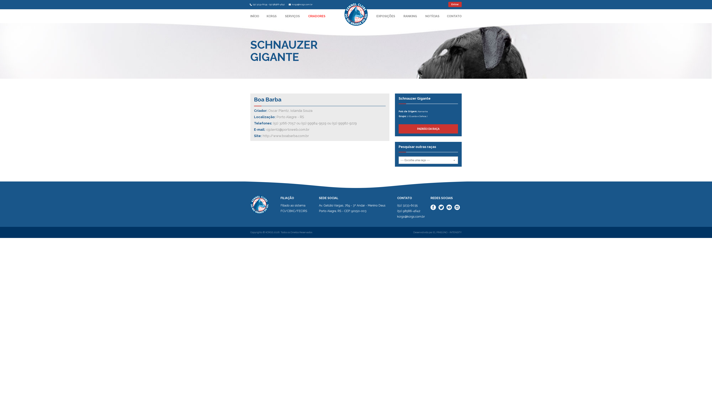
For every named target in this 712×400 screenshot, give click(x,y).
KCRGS (272, 16)
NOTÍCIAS (432, 16)
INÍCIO (254, 16)
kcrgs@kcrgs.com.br (301, 4)
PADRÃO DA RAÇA (428, 128)
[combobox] (428, 160)
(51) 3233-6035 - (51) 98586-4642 (269, 4)
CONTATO (454, 16)
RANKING (410, 16)
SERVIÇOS (292, 16)
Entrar (455, 4)
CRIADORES (316, 16)
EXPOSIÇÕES (385, 16)
